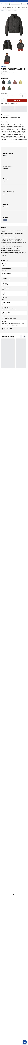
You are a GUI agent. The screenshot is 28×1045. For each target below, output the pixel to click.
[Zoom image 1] (14, 25)
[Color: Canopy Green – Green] (9, 88)
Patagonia (3, 66)
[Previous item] (21, 336)
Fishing (19, 7)
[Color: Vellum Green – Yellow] (20, 82)
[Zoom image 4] (7, 58)
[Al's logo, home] (2, 4)
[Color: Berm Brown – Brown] (3, 88)
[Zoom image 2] (7, 45)
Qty (4, 99)
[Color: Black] (3, 82)
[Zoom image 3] (21, 45)
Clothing (2, 10)
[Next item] (24, 336)
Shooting (14, 7)
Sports (23, 7)
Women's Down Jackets (12, 10)
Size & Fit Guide (24, 93)
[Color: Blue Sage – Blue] (9, 82)
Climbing (4, 7)
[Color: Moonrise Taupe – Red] (15, 82)
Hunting (9, 7)
